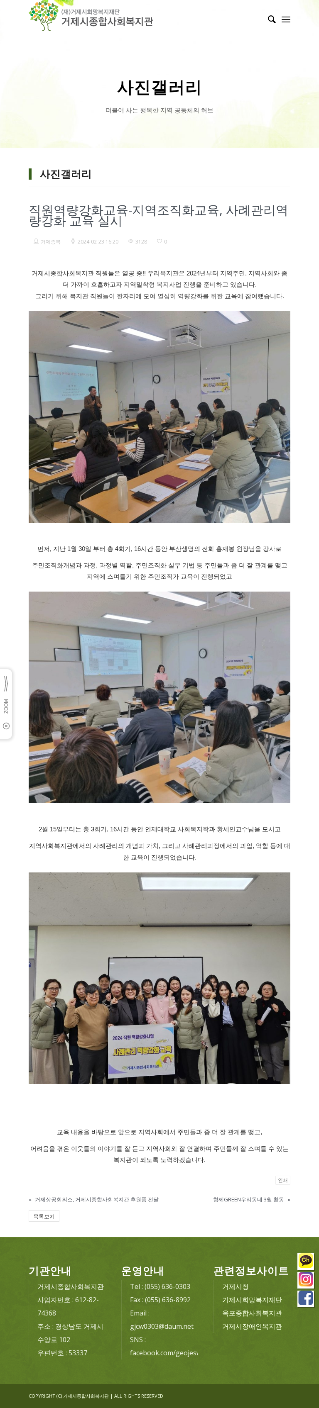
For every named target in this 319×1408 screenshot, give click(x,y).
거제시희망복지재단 (252, 1299)
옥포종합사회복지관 (252, 1313)
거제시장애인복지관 (252, 1326)
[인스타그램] (306, 1281)
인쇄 (283, 1180)
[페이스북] (306, 1300)
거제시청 (235, 1286)
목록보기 (44, 1216)
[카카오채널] (306, 1262)
